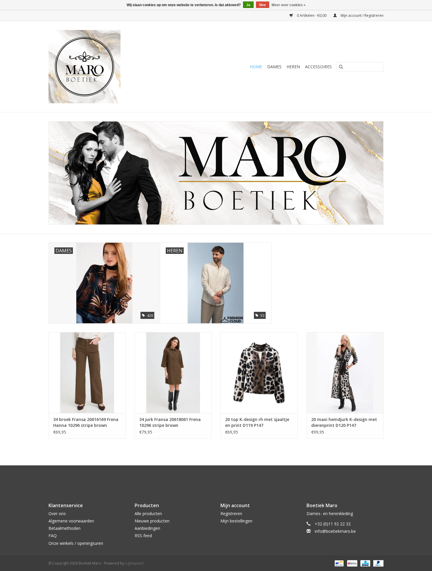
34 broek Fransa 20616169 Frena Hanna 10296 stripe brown (85, 422)
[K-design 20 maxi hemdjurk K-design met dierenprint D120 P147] (345, 372)
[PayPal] (377, 562)
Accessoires (318, 66)
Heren (293, 66)
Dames (274, 66)
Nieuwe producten (152, 521)
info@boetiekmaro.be (335, 531)
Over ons (57, 513)
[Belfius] (351, 562)
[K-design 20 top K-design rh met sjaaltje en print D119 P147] (259, 372)
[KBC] (364, 562)
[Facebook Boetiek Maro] (210, 479)
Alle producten (148, 513)
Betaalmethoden (64, 528)
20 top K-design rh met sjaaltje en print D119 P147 (257, 422)
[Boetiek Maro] (106, 66)
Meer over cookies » (289, 5)
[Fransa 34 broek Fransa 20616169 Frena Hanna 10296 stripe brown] (87, 372)
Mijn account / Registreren (362, 15)
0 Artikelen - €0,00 (311, 15)
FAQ (52, 535)
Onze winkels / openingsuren (75, 543)
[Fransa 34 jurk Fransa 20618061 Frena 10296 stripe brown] (173, 372)
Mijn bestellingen (236, 521)
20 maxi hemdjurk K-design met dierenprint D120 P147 (344, 422)
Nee (262, 5)
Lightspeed (134, 563)
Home (256, 66)
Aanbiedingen (147, 528)
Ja (248, 5)
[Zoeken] (340, 66)
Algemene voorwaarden (71, 521)
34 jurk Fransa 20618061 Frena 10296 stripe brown (170, 422)
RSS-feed (143, 535)
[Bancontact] (338, 562)
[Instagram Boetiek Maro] (221, 479)
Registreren (231, 513)
